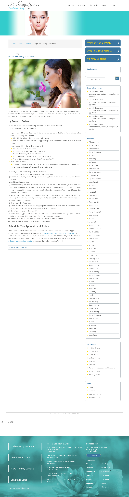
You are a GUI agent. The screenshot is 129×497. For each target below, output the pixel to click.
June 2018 (92, 189)
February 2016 (94, 258)
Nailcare (92, 365)
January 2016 (93, 262)
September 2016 (95, 235)
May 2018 (92, 192)
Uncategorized (94, 375)
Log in (91, 388)
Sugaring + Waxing (95, 371)
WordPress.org (94, 398)
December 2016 (94, 225)
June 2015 (92, 285)
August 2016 (93, 239)
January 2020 (94, 145)
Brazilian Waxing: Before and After (59, 473)
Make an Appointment (99, 42)
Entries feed (93, 391)
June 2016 (92, 245)
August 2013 (93, 335)
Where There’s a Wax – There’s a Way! (61, 461)
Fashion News (94, 351)
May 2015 (92, 288)
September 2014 (95, 315)
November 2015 (94, 268)
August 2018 (93, 182)
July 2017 (92, 219)
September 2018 (95, 179)
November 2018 (95, 172)
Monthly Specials (96, 58)
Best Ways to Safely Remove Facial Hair (62, 455)
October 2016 (94, 232)
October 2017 (94, 209)
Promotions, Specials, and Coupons (102, 368)
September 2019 (95, 152)
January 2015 (93, 302)
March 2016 (93, 255)
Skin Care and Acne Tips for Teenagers (61, 479)
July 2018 (92, 185)
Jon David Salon (19, 479)
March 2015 (93, 295)
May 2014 (92, 328)
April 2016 (92, 252)
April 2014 (92, 332)
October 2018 (94, 175)
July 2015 (92, 282)
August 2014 (93, 318)
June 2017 (92, 222)
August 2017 (93, 215)
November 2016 (95, 229)
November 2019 (95, 149)
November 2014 (95, 308)
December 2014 (94, 305)
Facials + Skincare (21, 247)
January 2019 (93, 165)
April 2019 (92, 162)
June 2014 (92, 325)
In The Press (93, 355)
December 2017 (94, 202)
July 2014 (92, 322)
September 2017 (95, 212)
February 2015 (94, 298)
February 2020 (94, 142)
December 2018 (94, 169)
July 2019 (92, 155)
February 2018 (94, 195)
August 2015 (93, 278)
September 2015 (95, 275)
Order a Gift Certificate (99, 50)
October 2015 (94, 272)
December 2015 (94, 265)
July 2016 (92, 242)
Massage (92, 361)
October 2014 (94, 312)
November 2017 (94, 205)
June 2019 (92, 159)
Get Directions (93, 455)
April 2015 (92, 292)
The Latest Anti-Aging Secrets (58, 467)
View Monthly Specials (22, 468)
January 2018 (93, 199)
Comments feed (95, 394)
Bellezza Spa (23, 5)
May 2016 (92, 249)
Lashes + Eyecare (95, 358)
